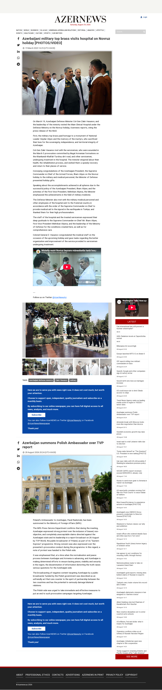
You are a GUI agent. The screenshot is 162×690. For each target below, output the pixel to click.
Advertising (73, 675)
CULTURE (39, 33)
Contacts (57, 675)
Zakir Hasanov (61, 380)
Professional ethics (37, 675)
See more (131, 656)
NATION (19, 30)
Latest (132, 321)
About (19, 675)
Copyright (131, 675)
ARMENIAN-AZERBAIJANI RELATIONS (62, 30)
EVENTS (19, 33)
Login (144, 17)
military (73, 380)
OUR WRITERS (57, 33)
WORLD (26, 30)
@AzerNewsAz (59, 297)
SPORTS (47, 33)
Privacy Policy (114, 675)
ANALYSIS (90, 30)
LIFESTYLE (100, 30)
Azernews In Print (93, 675)
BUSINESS (34, 30)
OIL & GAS (43, 30)
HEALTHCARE (29, 33)
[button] (18, 38)
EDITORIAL (82, 30)
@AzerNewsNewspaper (39, 423)
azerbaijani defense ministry (41, 380)
